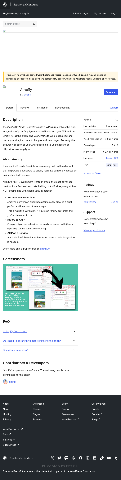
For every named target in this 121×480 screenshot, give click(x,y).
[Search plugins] (34, 24)
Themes (36, 409)
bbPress (9, 439)
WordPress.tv (71, 419)
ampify (27, 94)
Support (113, 107)
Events (95, 409)
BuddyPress (11, 444)
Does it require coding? (15, 350)
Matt (7, 434)
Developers (68, 414)
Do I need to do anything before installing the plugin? (32, 340)
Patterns (37, 419)
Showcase (38, 403)
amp (109, 165)
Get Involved (98, 403)
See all (114, 201)
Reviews (25, 107)
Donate (97, 414)
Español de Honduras (21, 458)
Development (62, 107)
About (6, 403)
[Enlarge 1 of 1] (73, 268)
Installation (42, 107)
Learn (65, 403)
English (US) (112, 158)
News (6, 409)
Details (9, 107)
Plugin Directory (11, 13)
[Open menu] (116, 4)
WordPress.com (13, 429)
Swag (95, 419)
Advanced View (92, 173)
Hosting (7, 414)
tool (115, 165)
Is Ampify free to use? (15, 331)
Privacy (7, 419)
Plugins (36, 414)
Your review (90, 201)
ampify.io (45, 248)
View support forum (94, 230)
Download (111, 92)
